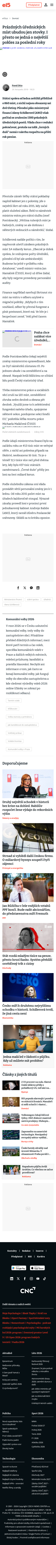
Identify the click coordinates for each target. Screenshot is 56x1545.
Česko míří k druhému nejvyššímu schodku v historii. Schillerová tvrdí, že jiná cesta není (27, 1009)
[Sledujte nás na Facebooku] (24, 1278)
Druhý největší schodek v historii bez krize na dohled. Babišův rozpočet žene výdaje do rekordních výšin (27, 807)
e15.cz (5, 18)
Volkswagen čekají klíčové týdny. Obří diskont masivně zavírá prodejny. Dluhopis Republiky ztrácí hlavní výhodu (36, 1118)
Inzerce (39, 1251)
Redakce (26, 1251)
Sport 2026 (37, 1413)
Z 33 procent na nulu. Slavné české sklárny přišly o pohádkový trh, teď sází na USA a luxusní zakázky (36, 1085)
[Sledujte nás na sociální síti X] (18, 1278)
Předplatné (17, 1256)
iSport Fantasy (19, 1318)
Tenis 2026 (36, 1434)
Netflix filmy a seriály (11, 1487)
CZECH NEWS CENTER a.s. (39, 1506)
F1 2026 (35, 1438)
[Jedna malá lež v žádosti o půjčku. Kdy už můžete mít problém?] (28, 1039)
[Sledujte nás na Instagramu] (31, 1278)
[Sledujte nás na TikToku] (44, 1278)
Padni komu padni (10, 1440)
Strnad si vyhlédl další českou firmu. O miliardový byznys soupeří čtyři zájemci (27, 859)
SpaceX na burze (9, 1466)
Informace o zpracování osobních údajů (22, 1526)
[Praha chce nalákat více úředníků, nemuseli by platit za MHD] (17, 339)
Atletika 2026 (37, 1442)
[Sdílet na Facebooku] (18, 587)
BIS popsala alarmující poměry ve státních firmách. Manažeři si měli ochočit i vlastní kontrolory (37, 1101)
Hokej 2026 (37, 1429)
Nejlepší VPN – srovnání (12, 1483)
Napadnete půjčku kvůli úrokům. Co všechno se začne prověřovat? (37, 1169)
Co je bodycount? (10, 1388)
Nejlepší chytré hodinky (12, 1479)
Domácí (15, 18)
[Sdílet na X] (24, 587)
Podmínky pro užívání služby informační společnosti (27, 1523)
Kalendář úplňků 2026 (12, 1384)
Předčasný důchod (40, 1466)
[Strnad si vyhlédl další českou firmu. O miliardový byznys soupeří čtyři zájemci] (28, 837)
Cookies (45, 1526)
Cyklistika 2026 (38, 1446)
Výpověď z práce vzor (11, 1444)
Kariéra (41, 1256)
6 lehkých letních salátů (42, 1403)
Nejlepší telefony (9, 1470)
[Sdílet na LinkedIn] (38, 587)
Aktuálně (7, 1353)
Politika (6, 1413)
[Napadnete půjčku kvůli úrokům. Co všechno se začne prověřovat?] (11, 1171)
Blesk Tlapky (29, 1313)
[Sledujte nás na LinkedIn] (11, 1278)
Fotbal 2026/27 (38, 1425)
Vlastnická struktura (37, 1530)
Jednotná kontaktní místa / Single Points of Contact (27, 1534)
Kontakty (12, 1251)
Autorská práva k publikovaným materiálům (27, 1519)
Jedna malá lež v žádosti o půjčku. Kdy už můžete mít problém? (26, 1058)
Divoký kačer (8, 1448)
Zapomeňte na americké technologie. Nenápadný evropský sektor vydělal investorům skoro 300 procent (34, 1134)
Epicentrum (7, 1361)
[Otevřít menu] (52, 5)
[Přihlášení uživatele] (46, 5)
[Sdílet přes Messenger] (31, 587)
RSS (30, 1256)
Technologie (8, 1458)
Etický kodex (12, 1537)
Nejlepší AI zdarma (10, 1475)
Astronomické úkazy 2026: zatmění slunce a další (42, 1381)
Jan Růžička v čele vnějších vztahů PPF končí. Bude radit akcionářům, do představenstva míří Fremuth (26, 909)
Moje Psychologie (11, 1313)
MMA (34, 1421)
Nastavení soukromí (17, 1530)
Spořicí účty (37, 1470)
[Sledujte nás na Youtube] (38, 1278)
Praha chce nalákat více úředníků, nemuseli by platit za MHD (43, 336)
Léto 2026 (37, 1353)
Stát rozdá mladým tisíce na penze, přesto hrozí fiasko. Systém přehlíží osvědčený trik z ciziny (27, 959)
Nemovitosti (18, 1323)
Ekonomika (38, 1458)
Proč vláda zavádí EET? (12, 1435)
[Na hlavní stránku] (6, 4)
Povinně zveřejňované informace (34, 1537)
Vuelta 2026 (18, 1342)
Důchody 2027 (38, 1475)
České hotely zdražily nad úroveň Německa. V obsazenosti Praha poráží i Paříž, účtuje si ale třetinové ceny (35, 1151)
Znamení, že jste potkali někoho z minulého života (42, 1371)
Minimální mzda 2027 (41, 1479)
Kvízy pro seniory (10, 1379)
